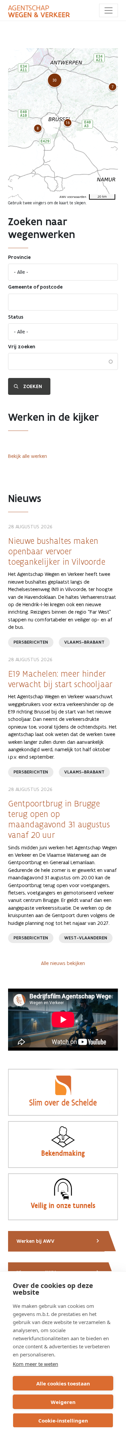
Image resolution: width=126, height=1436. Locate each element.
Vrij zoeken (21, 346)
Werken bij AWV (35, 1241)
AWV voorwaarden (72, 197)
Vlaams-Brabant (84, 642)
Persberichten (30, 642)
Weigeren (63, 1402)
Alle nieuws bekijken (63, 963)
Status (15, 317)
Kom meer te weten (35, 1363)
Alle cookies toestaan (63, 1383)
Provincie (19, 257)
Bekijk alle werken (27, 456)
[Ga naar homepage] (39, 11)
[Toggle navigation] (108, 10)
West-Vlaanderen (85, 938)
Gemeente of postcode (35, 287)
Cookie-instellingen (63, 1420)
